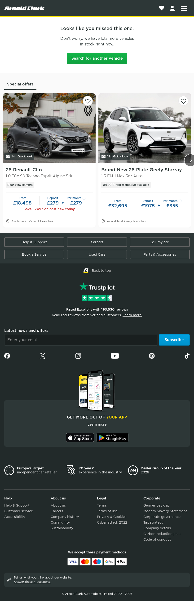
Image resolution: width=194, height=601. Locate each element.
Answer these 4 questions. (32, 581)
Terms (102, 505)
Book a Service (34, 254)
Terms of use (107, 511)
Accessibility (14, 517)
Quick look (22, 156)
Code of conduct (157, 539)
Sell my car (160, 242)
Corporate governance (162, 517)
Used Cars (97, 254)
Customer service (18, 511)
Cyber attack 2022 (112, 522)
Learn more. (132, 315)
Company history (65, 517)
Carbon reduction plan (162, 534)
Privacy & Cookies (111, 517)
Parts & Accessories (160, 254)
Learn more (97, 424)
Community (60, 522)
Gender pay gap (156, 505)
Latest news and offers (26, 330)
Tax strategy (153, 522)
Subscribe (174, 340)
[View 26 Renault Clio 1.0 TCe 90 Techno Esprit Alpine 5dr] (49, 128)
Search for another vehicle (97, 58)
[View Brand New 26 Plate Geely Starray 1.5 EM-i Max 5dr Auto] (144, 128)
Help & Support (34, 242)
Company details (157, 528)
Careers (97, 242)
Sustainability (62, 528)
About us (58, 505)
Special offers (20, 84)
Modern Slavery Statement (165, 511)
